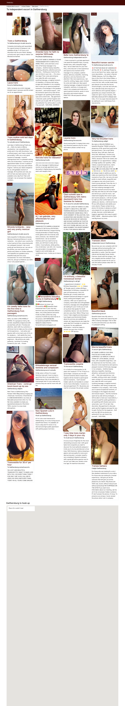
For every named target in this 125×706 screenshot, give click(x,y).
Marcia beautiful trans (102, 347)
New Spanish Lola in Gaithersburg (45, 412)
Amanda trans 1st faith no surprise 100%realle (47, 53)
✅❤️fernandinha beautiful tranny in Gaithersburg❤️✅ (48, 297)
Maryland (35, 6)
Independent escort (13, 6)
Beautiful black (98, 311)
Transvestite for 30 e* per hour (19, 463)
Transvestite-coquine (73, 364)
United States (25, 6)
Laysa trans (12, 83)
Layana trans (69, 138)
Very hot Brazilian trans (102, 139)
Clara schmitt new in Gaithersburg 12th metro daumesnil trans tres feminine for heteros (75, 197)
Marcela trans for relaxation (48, 157)
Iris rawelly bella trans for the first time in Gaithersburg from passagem (18, 309)
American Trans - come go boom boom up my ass (19, 385)
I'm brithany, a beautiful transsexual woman (74, 277)
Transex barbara (99, 466)
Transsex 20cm (99, 240)
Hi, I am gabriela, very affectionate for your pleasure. (45, 218)
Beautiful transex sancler (103, 62)
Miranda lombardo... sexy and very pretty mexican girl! (18, 229)
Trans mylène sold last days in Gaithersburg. (20, 138)
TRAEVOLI (10, 2)
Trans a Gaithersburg (17, 41)
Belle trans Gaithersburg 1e (76, 55)
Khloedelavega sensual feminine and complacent (47, 366)
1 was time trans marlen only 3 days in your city (74, 434)
